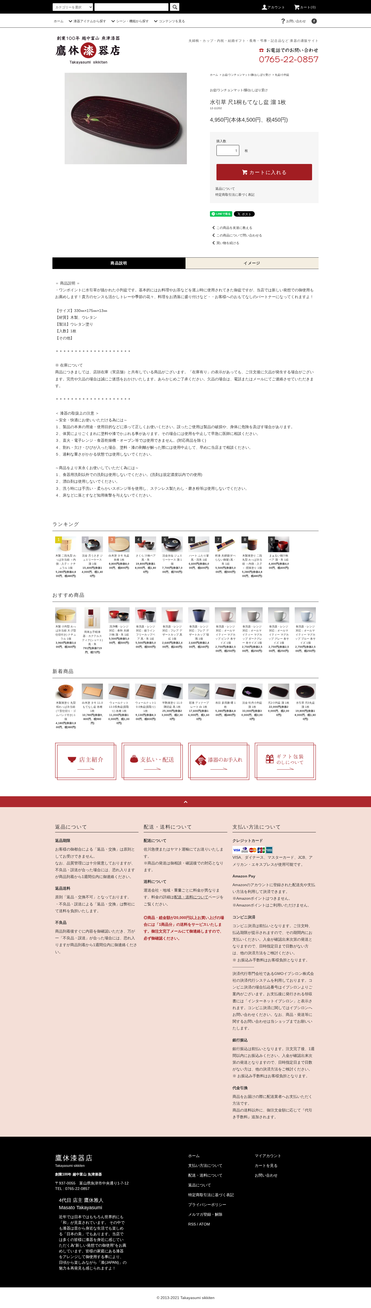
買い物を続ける (227, 243)
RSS (192, 1224)
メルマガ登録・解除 (205, 1214)
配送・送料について (191, 897)
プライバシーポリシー (207, 1204)
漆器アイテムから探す (90, 21)
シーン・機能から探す (132, 21)
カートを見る (266, 1165)
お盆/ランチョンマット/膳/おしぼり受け (246, 74)
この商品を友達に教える (234, 228)
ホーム (59, 21)
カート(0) (308, 7)
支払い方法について (205, 1165)
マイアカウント (268, 1156)
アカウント (276, 7)
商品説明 (119, 263)
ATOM (204, 1224)
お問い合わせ (296, 21)
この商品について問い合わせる (239, 235)
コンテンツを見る (172, 21)
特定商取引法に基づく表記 (234, 195)
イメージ (252, 263)
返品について (225, 189)
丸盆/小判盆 (282, 74)
